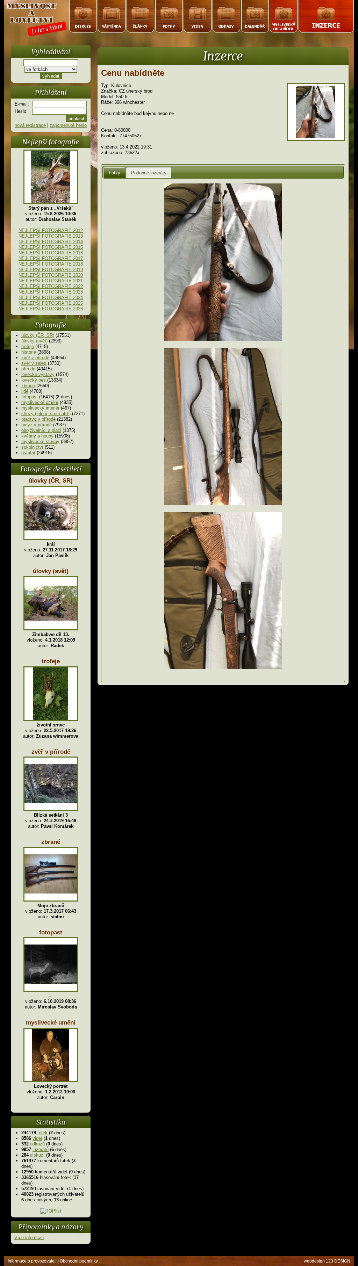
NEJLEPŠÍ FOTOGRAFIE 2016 (51, 252)
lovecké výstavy (38, 374)
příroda (28, 368)
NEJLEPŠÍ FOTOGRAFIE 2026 (51, 308)
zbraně (28, 385)
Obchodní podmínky (79, 1261)
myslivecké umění (39, 402)
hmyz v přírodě (36, 424)
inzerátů (41, 1149)
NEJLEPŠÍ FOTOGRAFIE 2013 (51, 236)
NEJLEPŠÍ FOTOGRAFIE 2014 (51, 241)
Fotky (114, 172)
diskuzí (37, 1155)
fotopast (29, 396)
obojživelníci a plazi (41, 430)
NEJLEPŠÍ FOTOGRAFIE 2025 (51, 303)
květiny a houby (37, 436)
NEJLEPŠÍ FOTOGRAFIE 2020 (51, 275)
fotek (42, 1132)
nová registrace (30, 125)
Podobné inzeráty (148, 172)
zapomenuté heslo (68, 125)
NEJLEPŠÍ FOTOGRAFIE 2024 (51, 297)
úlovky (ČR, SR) (37, 335)
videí (37, 1138)
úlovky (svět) (34, 340)
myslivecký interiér (40, 408)
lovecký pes (33, 380)
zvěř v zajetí (33, 363)
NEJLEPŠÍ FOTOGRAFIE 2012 (51, 230)
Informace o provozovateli (32, 1261)
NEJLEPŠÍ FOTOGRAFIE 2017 (51, 258)
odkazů (37, 1143)
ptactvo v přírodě (38, 419)
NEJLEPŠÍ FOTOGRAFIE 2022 (51, 286)
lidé (24, 391)
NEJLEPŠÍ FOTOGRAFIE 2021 (51, 280)
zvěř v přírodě (35, 357)
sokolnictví (32, 447)
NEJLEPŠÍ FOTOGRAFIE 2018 (51, 264)
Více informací (29, 1237)
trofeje (27, 346)
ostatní (28, 452)
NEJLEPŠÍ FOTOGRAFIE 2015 (51, 247)
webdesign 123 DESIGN (327, 1261)
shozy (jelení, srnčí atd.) (46, 413)
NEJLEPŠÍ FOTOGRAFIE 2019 (51, 269)
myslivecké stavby (40, 441)
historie (28, 352)
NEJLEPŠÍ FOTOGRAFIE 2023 (51, 292)
